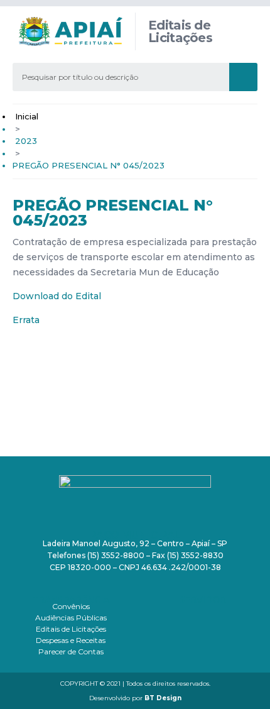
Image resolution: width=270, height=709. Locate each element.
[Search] (243, 77)
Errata (26, 320)
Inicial (26, 116)
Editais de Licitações (71, 629)
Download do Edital (57, 296)
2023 (26, 141)
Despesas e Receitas (70, 640)
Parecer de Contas (71, 651)
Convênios (71, 606)
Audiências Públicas (71, 617)
